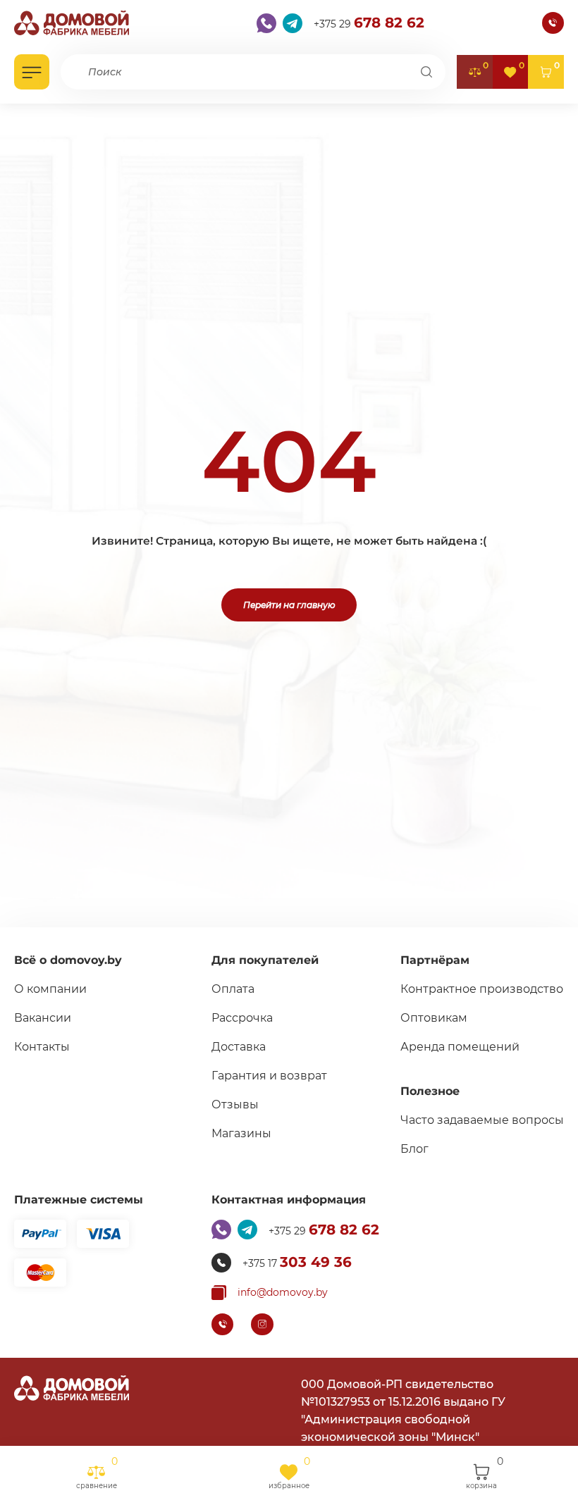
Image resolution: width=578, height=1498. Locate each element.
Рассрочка (242, 1018)
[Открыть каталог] (31, 71)
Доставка (238, 1046)
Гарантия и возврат (269, 1075)
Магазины (241, 1133)
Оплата (232, 989)
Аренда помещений (459, 1046)
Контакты (42, 1046)
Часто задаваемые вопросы (482, 1120)
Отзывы (235, 1104)
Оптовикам (433, 1018)
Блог (414, 1149)
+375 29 (369, 22)
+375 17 (297, 1262)
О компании (50, 989)
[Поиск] (426, 71)
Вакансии (42, 1018)
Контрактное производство (481, 989)
